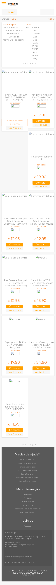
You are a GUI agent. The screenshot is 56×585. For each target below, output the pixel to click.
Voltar (51, 19)
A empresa (28, 495)
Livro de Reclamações (27, 481)
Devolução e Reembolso (27, 463)
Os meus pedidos (27, 460)
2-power (35, 33)
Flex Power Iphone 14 (41, 158)
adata (35, 55)
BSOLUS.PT (28, 575)
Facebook (28, 526)
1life (35, 30)
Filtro (11, 12)
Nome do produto (14, 30)
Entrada (5, 19)
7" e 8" (35, 46)
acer (35, 52)
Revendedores (28, 502)
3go (35, 40)
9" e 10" (35, 49)
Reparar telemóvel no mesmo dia (28, 509)
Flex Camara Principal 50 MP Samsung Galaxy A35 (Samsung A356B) (15, 222)
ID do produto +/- (11, 27)
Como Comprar (27, 474)
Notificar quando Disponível (15, 122)
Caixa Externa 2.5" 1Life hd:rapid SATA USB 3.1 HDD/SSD (15, 407)
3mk (35, 43)
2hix (35, 36)
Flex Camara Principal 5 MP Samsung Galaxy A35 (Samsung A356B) (15, 284)
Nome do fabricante (14, 40)
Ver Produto (15, 128)
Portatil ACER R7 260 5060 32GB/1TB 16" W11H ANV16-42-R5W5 (15, 98)
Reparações (28, 505)
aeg (35, 58)
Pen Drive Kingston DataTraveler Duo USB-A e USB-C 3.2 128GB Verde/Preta (41, 98)
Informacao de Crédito (28, 512)
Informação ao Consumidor (27, 477)
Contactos (28, 498)
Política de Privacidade (27, 470)
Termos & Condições (27, 467)
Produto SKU (14, 33)
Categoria (14, 36)
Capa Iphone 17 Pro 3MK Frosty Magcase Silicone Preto (41, 283)
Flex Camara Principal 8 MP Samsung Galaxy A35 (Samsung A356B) (41, 222)
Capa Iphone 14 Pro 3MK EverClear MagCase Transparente (15, 346)
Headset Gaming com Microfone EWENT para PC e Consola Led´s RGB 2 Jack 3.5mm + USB (41, 347)
